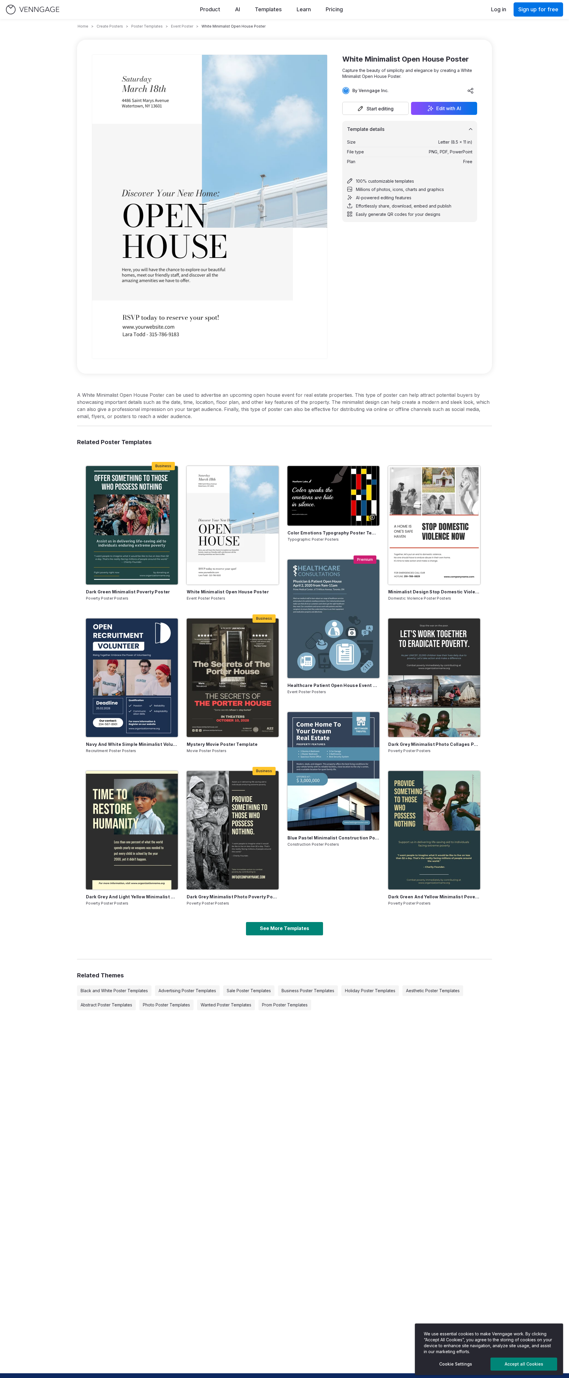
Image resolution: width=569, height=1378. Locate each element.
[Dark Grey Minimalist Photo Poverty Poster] (233, 830)
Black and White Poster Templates (114, 990)
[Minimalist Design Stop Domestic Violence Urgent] (434, 525)
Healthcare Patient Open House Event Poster (333, 685)
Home (83, 26)
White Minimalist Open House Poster (228, 591)
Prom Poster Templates (285, 1004)
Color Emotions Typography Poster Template (333, 532)
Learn (304, 9)
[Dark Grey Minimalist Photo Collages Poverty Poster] (434, 678)
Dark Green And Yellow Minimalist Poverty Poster (434, 896)
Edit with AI (448, 108)
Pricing (334, 9)
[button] (375, 108)
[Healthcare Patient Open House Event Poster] (333, 619)
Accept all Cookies (524, 1363)
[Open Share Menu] (470, 90)
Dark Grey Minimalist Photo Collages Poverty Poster (434, 744)
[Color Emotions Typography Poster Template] (333, 496)
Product (210, 9)
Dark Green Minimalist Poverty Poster (128, 591)
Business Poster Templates (308, 990)
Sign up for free (538, 9)
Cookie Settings (455, 1363)
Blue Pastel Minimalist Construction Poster (333, 837)
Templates (268, 9)
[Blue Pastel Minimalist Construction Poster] (333, 771)
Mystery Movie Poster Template (222, 744)
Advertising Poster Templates (187, 990)
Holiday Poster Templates (370, 990)
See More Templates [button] (284, 928)
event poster (182, 26)
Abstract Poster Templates (106, 1004)
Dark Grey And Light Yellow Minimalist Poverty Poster (132, 896)
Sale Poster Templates (249, 990)
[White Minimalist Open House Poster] (233, 525)
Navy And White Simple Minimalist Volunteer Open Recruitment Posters (132, 744)
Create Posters (110, 26)
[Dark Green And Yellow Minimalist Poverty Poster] (434, 830)
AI (237, 9)
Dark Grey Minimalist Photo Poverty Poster (233, 896)
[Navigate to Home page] (32, 10)
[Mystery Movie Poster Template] (233, 678)
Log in (498, 9)
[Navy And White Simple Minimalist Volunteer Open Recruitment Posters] (132, 678)
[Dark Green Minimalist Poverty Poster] (132, 525)
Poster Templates (147, 26)
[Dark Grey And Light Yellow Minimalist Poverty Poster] (132, 830)
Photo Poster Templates (166, 1004)
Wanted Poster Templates (226, 1004)
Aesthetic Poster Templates (433, 990)
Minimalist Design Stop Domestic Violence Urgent (434, 591)
